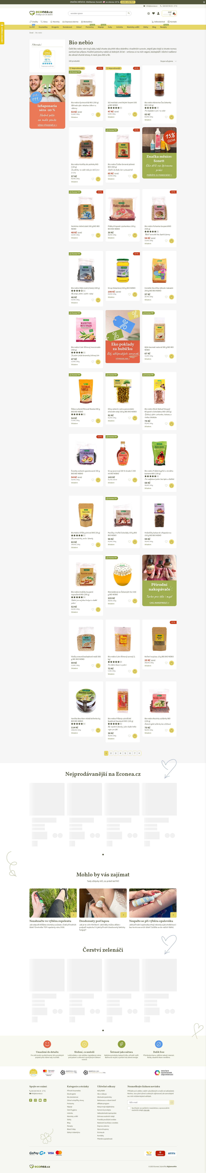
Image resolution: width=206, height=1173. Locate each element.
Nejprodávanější (78, 68)
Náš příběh (101, 1091)
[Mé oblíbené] (153, 13)
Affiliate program (103, 1103)
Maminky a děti (133, 27)
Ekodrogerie (71, 1094)
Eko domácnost (72, 1097)
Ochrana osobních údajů (106, 1116)
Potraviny (90, 26)
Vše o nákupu (102, 1094)
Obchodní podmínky (104, 1097)
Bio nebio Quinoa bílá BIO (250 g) (85, 102)
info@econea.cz (151, 6)
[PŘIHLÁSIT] (171, 1102)
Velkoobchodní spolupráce (106, 1113)
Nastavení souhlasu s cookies (107, 1123)
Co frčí (32, 26)
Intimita (119, 27)
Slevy (45, 21)
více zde (146, 1110)
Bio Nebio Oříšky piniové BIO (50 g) (85, 532)
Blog (154, 27)
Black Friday (71, 1129)
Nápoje (102, 26)
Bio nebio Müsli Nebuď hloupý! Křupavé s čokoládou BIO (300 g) (158, 410)
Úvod (31, 33)
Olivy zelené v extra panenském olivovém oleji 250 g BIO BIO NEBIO (122, 410)
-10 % (99, 68)
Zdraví (79, 27)
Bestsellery (87, 21)
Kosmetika (43, 27)
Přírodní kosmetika (74, 1091)
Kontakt (173, 21)
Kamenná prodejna (104, 1110)
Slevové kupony (103, 1129)
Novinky (56, 21)
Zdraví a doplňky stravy (75, 1100)
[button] (92, 114)
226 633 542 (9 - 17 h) (38, 1091)
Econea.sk (100, 1132)
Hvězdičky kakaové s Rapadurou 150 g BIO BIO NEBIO (158, 534)
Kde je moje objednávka (105, 1107)
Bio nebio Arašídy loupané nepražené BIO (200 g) (82, 593)
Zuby (110, 27)
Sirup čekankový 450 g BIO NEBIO (121, 288)
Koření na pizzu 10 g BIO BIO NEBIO (159, 656)
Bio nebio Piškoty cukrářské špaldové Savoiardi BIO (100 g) (120, 719)
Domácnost (67, 27)
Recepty (164, 26)
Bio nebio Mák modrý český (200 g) (85, 288)
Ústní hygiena (72, 1110)
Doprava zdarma (71, 21)
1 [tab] (103, 854)
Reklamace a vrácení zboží (106, 1100)
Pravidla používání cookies (106, 1119)
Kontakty (100, 1135)
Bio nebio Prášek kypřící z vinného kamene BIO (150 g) (159, 472)
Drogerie (55, 27)
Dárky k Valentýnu (73, 1132)
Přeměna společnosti (104, 1139)
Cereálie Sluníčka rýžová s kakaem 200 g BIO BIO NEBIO (159, 289)
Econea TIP (76, 72)
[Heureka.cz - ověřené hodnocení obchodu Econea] (47, 67)
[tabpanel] (47, 815)
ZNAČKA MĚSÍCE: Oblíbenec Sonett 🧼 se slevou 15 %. (102, 2)
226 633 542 (167, 6)
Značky (35, 21)
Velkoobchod (159, 21)
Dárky (145, 27)
